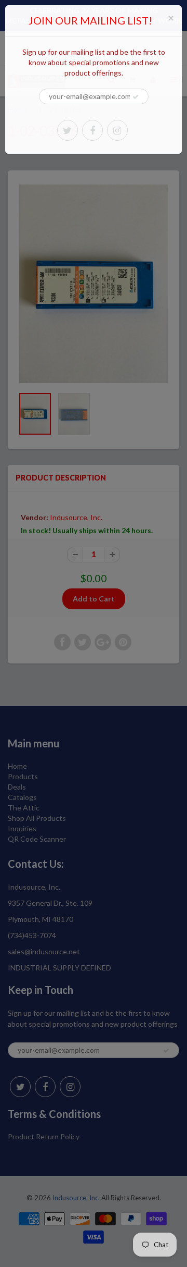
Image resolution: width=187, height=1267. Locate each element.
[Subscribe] (135, 97)
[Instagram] (117, 130)
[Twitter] (67, 130)
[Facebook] (92, 130)
